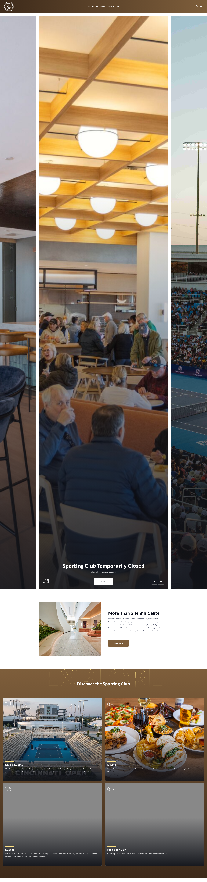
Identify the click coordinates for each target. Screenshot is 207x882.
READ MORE (103, 581)
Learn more (118, 643)
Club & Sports (92, 6)
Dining (103, 6)
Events (111, 6)
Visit (118, 6)
